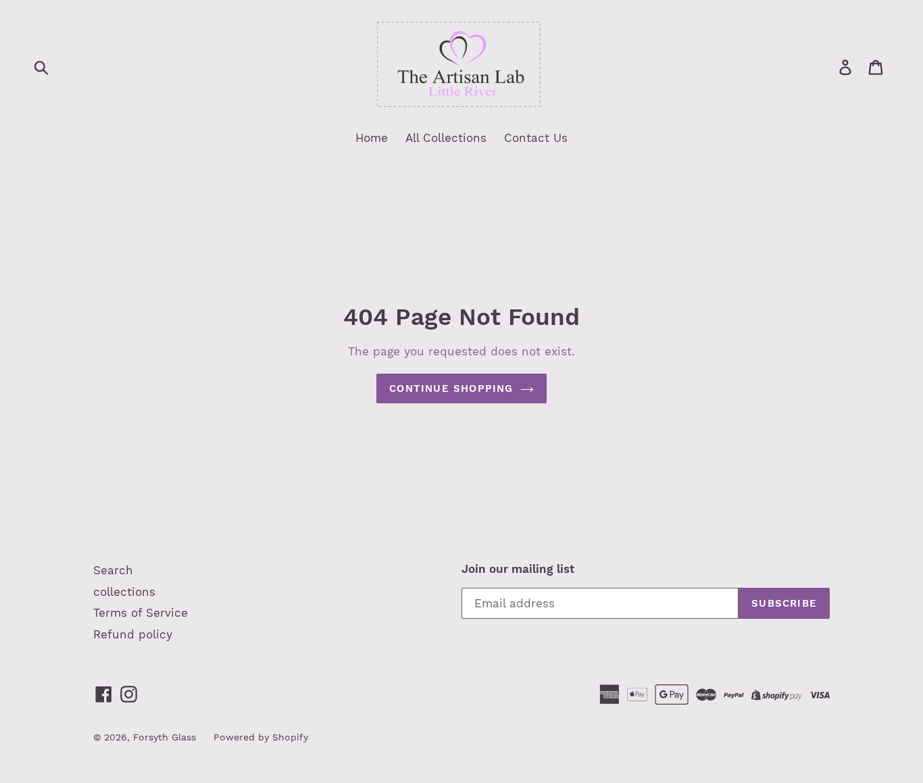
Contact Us (536, 138)
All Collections (446, 138)
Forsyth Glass (164, 737)
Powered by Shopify (261, 737)
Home (371, 138)
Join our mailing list (518, 569)
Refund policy (132, 634)
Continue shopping (451, 388)
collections (124, 592)
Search (113, 570)
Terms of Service (140, 613)
